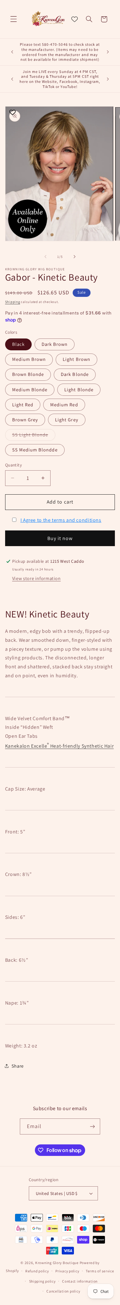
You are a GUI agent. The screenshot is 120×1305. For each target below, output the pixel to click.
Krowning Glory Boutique (57, 1262)
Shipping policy (42, 1281)
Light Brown (76, 359)
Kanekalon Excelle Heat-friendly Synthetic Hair (59, 746)
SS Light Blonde (33, 436)
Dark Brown (55, 344)
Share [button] (18, 1066)
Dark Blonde (75, 374)
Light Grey (66, 420)
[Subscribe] (92, 1126)
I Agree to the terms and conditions (60, 520)
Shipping (12, 301)
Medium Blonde (30, 389)
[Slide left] (45, 257)
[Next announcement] (108, 52)
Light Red (22, 405)
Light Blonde (78, 389)
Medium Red (64, 405)
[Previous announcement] (12, 52)
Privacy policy (67, 1271)
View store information (36, 578)
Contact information (80, 1281)
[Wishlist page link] (74, 19)
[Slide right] (75, 257)
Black (18, 344)
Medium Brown (29, 359)
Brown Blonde (28, 374)
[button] (13, 19)
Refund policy (37, 1271)
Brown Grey (25, 420)
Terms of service (100, 1271)
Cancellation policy (63, 1291)
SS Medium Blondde (35, 450)
